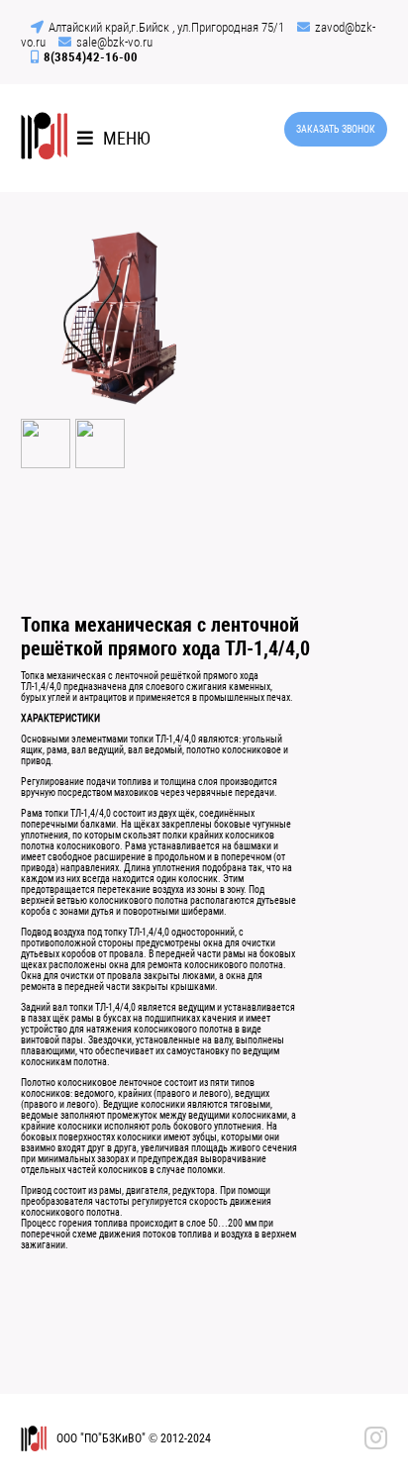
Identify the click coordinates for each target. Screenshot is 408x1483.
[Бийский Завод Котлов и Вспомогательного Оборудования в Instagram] (375, 1438)
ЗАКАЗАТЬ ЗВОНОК (335, 129)
